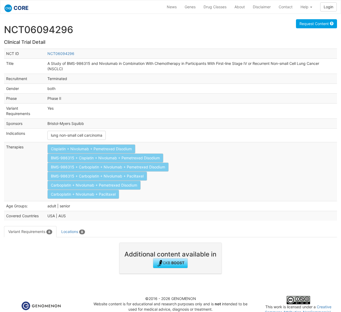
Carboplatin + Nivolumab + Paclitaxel (83, 194)
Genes (190, 7)
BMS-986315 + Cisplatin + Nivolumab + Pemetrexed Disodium (105, 158)
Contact (286, 7)
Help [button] (305, 7)
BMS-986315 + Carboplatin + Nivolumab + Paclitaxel (97, 176)
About (239, 7)
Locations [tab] (72, 231)
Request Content (314, 23)
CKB (173, 262)
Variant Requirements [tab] (29, 231)
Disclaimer (262, 7)
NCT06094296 (60, 53)
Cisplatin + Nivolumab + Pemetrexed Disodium (91, 149)
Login (328, 7)
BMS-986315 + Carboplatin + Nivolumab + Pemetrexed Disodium (108, 167)
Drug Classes (215, 7)
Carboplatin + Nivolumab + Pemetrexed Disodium (94, 185)
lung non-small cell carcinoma (76, 135)
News (172, 7)
